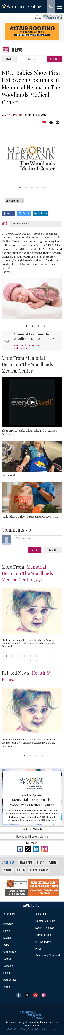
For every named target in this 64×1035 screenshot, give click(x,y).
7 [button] (42, 656)
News (17, 50)
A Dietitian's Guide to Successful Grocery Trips (31, 516)
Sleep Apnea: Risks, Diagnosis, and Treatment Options (30, 432)
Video (6, 986)
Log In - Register (44, 927)
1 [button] (20, 187)
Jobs (6, 944)
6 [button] (36, 656)
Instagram (44, 995)
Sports (7, 958)
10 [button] (60, 656)
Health (7, 972)
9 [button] (54, 656)
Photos (7, 870)
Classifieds (9, 951)
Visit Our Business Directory (30, 345)
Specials (8, 965)
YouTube (36, 995)
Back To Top (32, 905)
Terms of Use (43, 934)
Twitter (28, 995)
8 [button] (48, 656)
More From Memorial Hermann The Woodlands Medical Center (27, 364)
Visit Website (21, 348)
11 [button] (30, 660)
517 (37, 579)
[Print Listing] (51, 122)
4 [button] (38, 187)
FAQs (38, 948)
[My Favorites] (44, 122)
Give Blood (8, 475)
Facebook (19, 995)
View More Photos (14, 201)
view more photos (20, 223)
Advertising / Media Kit (48, 955)
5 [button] (44, 187)
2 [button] (26, 187)
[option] (32, 157)
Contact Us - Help (45, 921)
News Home (25, 863)
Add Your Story (39, 870)
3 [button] (32, 187)
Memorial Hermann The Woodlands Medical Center (34, 336)
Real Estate (9, 979)
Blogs (40, 863)
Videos (21, 870)
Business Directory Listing (32, 836)
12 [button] (36, 660)
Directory (8, 923)
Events (52, 863)
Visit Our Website (32, 829)
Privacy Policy (43, 941)
